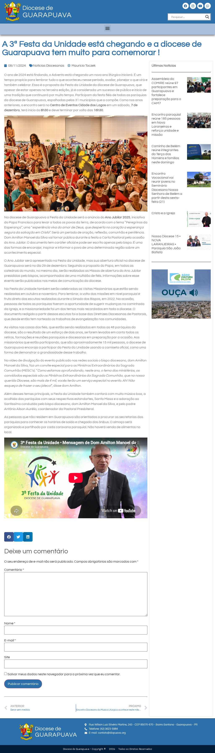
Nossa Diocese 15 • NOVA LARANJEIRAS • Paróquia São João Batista (166, 244)
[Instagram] (193, 6)
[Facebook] (185, 6)
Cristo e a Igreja (163, 213)
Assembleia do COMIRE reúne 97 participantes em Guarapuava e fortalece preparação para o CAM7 (166, 91)
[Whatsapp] (208, 6)
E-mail (10, 640)
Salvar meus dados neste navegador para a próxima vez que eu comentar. (64, 674)
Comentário (14, 569)
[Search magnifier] (207, 17)
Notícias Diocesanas (48, 65)
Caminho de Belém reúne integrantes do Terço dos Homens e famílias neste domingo (166, 154)
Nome (9, 623)
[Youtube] (200, 6)
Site (7, 657)
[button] (107, 28)
